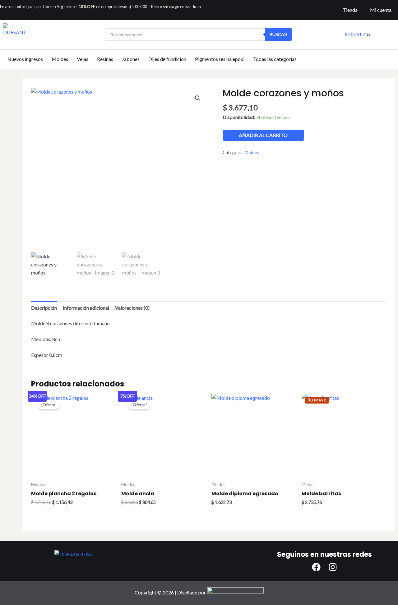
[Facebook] (316, 567)
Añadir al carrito (263, 135)
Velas (82, 59)
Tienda (350, 10)
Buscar (278, 34)
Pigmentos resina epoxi (219, 59)
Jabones (131, 59)
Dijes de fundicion (167, 59)
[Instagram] (332, 567)
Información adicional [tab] (86, 308)
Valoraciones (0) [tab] (132, 308)
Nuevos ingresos (25, 59)
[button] (197, 98)
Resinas (105, 59)
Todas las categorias (275, 59)
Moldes (60, 59)
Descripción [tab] (44, 308)
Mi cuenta (380, 10)
